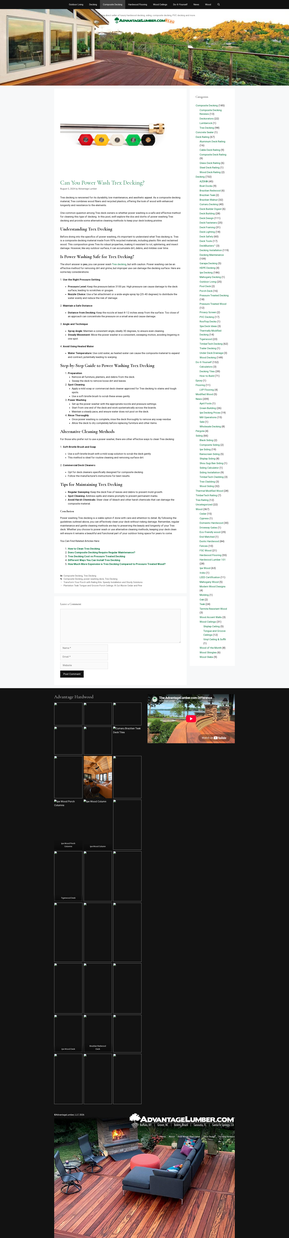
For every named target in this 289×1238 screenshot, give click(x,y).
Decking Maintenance (212, 254)
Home (163, 1136)
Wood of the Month (211, 647)
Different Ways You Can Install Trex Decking (94, 560)
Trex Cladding (207, 481)
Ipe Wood (205, 568)
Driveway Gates (208, 527)
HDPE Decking (207, 267)
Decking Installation (211, 250)
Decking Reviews (226, 1136)
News (196, 4)
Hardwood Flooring (137, 4)
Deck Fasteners (208, 222)
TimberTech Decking (211, 343)
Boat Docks (206, 185)
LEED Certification (210, 577)
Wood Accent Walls (211, 617)
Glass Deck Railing (210, 163)
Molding (204, 594)
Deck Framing (207, 227)
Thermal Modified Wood (209, 490)
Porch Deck (206, 290)
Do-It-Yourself (180, 4)
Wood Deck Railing (210, 172)
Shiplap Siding (207, 458)
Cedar (203, 513)
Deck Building (207, 213)
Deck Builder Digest (211, 208)
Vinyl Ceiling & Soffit (214, 639)
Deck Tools (206, 241)
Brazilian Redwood (210, 190)
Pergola (200, 431)
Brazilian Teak (207, 195)
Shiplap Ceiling (211, 626)
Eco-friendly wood (210, 532)
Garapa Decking (208, 263)
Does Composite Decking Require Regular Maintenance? (101, 552)
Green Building (208, 408)
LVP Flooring (207, 389)
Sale (202, 421)
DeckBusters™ (208, 245)
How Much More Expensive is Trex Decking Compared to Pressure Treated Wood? (117, 564)
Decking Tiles (207, 371)
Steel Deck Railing (210, 167)
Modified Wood (204, 394)
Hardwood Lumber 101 (213, 559)
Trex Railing (202, 499)
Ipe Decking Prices (210, 412)
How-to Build (207, 375)
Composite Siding (210, 444)
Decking (93, 4)
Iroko (202, 572)
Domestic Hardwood (211, 522)
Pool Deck (205, 286)
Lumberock (206, 123)
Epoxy (199, 380)
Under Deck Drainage (211, 352)
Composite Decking (112, 4)
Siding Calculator (209, 467)
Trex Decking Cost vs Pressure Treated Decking (96, 556)
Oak (202, 599)
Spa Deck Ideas (208, 326)
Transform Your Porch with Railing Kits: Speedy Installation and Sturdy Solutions (103, 582)
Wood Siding (207, 486)
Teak (202, 604)
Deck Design (207, 218)
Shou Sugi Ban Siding (211, 463)
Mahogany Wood (209, 581)
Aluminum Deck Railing (212, 141)
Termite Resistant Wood (213, 608)
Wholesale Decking (210, 426)
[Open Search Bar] (218, 4)
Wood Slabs (206, 656)
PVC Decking (207, 316)
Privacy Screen (208, 312)
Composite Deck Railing (213, 154)
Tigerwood (206, 339)
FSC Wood (205, 550)
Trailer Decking (208, 348)
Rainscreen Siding (210, 454)
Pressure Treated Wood (213, 303)
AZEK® (204, 181)
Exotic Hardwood (209, 541)
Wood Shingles (208, 652)
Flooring (200, 385)
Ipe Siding (205, 449)
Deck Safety (206, 236)
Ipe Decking (206, 272)
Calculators (206, 366)
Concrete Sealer (205, 132)
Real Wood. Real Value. (189, 1136)
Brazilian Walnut (209, 199)
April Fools (206, 403)
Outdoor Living (76, 4)
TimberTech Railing (206, 495)
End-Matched (207, 536)
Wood (208, 4)
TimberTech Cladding (212, 476)
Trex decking (119, 264)
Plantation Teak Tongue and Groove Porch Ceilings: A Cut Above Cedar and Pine (103, 585)
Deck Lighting (207, 231)
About (172, 1136)
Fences (204, 545)
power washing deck (94, 579)
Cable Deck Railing (210, 149)
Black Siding (206, 440)
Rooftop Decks (208, 321)
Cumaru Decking (209, 204)
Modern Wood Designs (212, 586)
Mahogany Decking (210, 277)
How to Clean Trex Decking (84, 548)
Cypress (204, 518)
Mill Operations (208, 417)
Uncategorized (204, 504)
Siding (199, 435)
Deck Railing (202, 136)
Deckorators (207, 118)
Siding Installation (210, 472)
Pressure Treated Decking (214, 295)
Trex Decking (90, 576)
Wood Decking (208, 357)
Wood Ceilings (160, 4)
